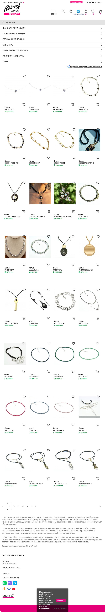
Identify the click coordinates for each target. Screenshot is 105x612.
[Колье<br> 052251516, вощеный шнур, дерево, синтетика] (64, 246)
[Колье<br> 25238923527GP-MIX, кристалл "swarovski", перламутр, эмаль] (65, 192)
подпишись (78, 14)
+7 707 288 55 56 (11, 577)
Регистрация (97, 2)
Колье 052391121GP (34, 162)
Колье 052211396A (59, 322)
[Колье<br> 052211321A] (15, 246)
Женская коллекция (14, 28)
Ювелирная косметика (15, 50)
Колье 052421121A (83, 215)
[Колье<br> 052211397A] (89, 299)
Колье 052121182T (33, 429)
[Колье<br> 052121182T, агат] (40, 406)
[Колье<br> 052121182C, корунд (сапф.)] (40, 353)
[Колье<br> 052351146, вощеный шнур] (15, 353)
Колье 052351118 (83, 429)
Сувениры (8, 45)
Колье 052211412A (83, 108)
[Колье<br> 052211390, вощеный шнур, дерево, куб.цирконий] (40, 299)
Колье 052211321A (9, 269)
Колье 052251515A (34, 269)
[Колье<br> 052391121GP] (40, 139)
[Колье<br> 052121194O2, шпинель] (64, 406)
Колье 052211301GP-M (11, 322)
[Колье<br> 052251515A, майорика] (40, 246)
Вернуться (10, 22)
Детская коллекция (13, 39)
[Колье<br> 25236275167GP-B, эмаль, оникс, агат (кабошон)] (89, 139)
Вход (89, 2)
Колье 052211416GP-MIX (12, 162)
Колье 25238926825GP (36, 483)
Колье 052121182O (9, 429)
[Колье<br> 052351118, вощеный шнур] (89, 406)
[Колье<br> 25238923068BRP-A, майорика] (15, 192)
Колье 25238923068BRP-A (12, 215)
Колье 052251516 (57, 269)
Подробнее (44, 608)
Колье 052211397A (83, 322)
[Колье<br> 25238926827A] (65, 460)
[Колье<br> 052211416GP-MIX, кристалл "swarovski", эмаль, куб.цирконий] (15, 139)
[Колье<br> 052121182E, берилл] (65, 353)
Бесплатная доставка (13, 555)
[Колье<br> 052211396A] (65, 299)
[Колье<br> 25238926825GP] (40, 460)
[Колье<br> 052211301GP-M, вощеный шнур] (15, 299)
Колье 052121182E (58, 376)
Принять (60, 600)
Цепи (5, 61)
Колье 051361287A (9, 108)
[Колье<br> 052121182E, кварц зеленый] (89, 353)
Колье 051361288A (34, 108)
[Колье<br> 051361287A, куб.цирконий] (15, 86)
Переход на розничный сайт (12, 2)
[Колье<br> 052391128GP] (65, 139)
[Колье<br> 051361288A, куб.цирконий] (40, 86)
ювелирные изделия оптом (59, 537)
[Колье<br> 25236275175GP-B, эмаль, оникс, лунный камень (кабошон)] (40, 192)
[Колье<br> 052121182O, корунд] (15, 406)
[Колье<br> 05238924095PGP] (89, 246)
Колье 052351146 (8, 376)
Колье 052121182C (34, 376)
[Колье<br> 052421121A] (89, 192)
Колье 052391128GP (59, 162)
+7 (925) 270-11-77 (11, 567)
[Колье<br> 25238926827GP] (89, 460)
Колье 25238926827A (60, 483)
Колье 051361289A (58, 108)
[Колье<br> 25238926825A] (15, 460)
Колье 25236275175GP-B (37, 215)
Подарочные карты (13, 56)
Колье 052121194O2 (58, 429)
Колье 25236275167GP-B (86, 162)
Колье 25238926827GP (85, 483)
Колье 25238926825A (11, 483)
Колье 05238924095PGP (86, 269)
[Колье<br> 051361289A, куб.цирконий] (64, 86)
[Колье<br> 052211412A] (89, 86)
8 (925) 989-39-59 (10, 563)
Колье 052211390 (33, 322)
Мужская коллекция (14, 33)
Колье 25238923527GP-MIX (62, 215)
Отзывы (6, 596)
